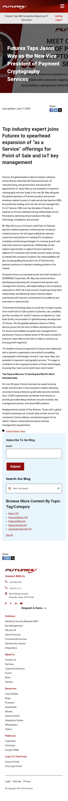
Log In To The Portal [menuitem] (16, 756)
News (13, 513)
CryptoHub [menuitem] (10, 741)
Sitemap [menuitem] (17, 781)
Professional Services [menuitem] (16, 639)
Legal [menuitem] (7, 781)
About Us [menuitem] (10, 654)
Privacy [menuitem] (27, 781)
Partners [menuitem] (9, 664)
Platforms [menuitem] (10, 736)
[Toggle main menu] (62, 6)
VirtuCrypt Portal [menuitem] (13, 766)
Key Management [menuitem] (14, 626)
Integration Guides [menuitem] (14, 720)
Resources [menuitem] (10, 688)
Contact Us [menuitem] (10, 660)
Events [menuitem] (8, 673)
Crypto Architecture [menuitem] (15, 668)
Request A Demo (32, 608)
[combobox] (34, 488)
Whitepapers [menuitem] (11, 725)
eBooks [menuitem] (8, 711)
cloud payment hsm (19, 529)
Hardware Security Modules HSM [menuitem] (21, 621)
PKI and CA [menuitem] (10, 630)
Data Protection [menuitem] (13, 634)
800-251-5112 (16, 588)
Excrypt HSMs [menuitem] (12, 750)
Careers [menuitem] (9, 682)
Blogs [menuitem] (8, 698)
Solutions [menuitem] (10, 616)
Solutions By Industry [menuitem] (15, 643)
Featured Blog (17, 521)
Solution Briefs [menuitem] (12, 716)
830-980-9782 (16, 582)
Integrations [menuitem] (11, 648)
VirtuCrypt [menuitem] (10, 745)
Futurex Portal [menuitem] (12, 762)
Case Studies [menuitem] (11, 694)
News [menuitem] (8, 677)
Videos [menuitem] (8, 729)
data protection (17, 525)
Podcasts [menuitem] (9, 702)
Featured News (18, 517)
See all (9, 535)
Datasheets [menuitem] (11, 707)
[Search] (58, 488)
